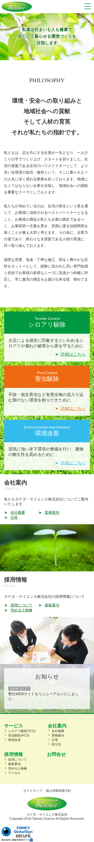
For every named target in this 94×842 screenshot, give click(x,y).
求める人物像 (21, 610)
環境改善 (14, 740)
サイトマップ (32, 790)
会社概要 (17, 512)
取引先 (56, 744)
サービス (13, 725)
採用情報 (13, 754)
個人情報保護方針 (58, 790)
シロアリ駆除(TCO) (22, 731)
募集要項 (52, 605)
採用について (21, 605)
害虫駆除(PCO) (19, 735)
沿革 (14, 517)
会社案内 (57, 725)
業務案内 (52, 512)
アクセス (14, 773)
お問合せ (56, 754)
